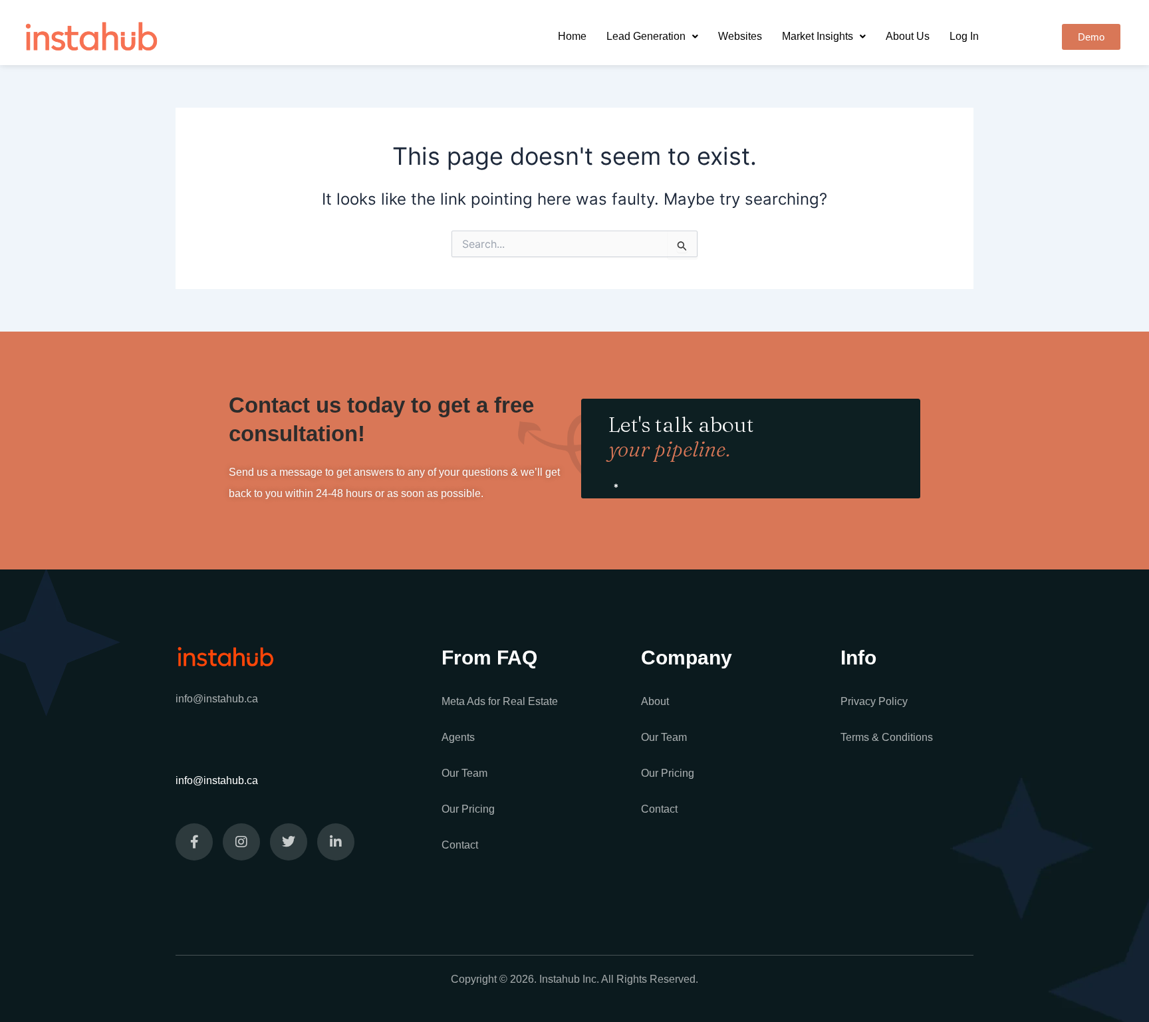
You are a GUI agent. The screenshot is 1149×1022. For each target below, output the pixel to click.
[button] (652, 36)
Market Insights (817, 36)
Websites (740, 36)
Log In (964, 36)
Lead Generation (646, 36)
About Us (908, 36)
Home (572, 36)
